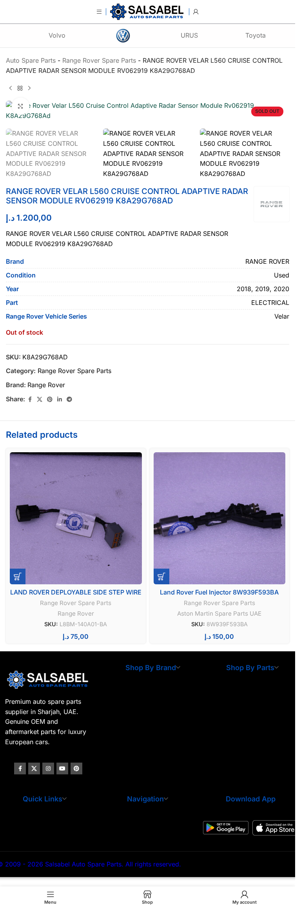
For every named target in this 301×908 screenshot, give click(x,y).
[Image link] (48, 679)
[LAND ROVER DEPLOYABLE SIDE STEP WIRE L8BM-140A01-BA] (76, 518)
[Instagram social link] (48, 768)
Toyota (255, 35)
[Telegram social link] (69, 399)
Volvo (57, 35)
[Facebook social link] (29, 399)
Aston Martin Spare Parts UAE (219, 613)
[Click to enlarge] (20, 106)
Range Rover (46, 385)
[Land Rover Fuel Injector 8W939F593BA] (220, 518)
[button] (17, 576)
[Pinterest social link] (50, 399)
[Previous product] (10, 88)
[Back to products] (20, 88)
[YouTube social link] (62, 768)
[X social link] (39, 399)
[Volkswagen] (123, 35)
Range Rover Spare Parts (74, 371)
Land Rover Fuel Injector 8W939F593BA (219, 592)
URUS (189, 35)
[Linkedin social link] (59, 399)
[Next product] (29, 88)
